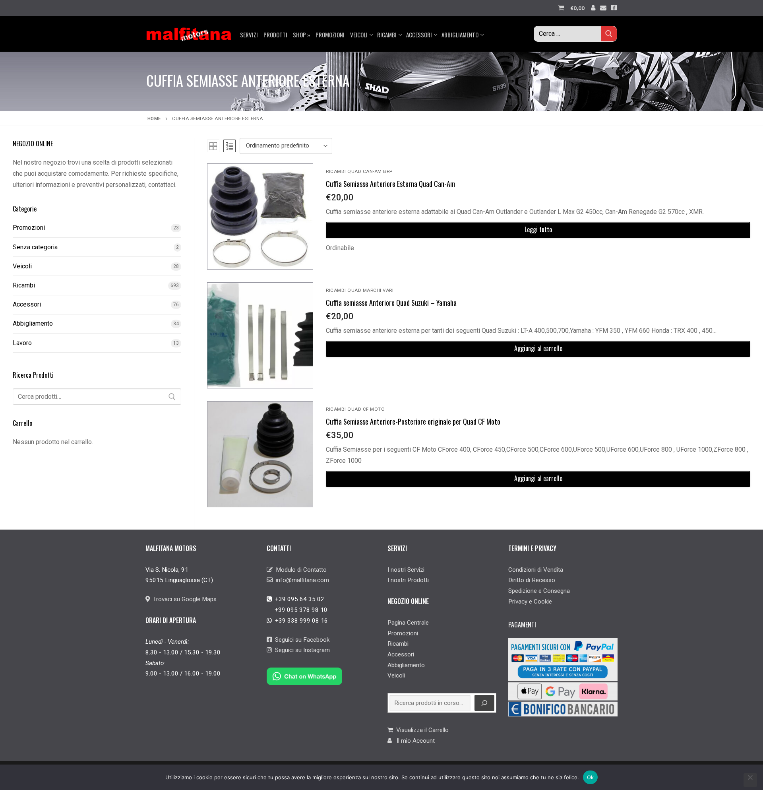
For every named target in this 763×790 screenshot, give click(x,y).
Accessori (27, 304)
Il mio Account (413, 740)
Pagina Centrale (408, 622)
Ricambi (24, 285)
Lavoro (22, 343)
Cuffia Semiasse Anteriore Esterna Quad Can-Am (390, 184)
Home (154, 118)
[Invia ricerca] (609, 33)
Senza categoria (35, 247)
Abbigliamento (33, 323)
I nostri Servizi (405, 569)
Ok (590, 777)
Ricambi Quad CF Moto (355, 409)
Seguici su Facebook (300, 639)
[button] (538, 349)
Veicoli (22, 266)
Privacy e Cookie (530, 601)
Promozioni (29, 227)
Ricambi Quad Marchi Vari (359, 290)
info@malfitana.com (301, 580)
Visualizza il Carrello (421, 730)
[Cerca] (172, 396)
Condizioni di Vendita (535, 569)
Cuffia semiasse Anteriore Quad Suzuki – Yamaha (391, 302)
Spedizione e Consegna (539, 590)
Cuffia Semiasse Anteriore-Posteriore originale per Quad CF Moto (413, 421)
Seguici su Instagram (301, 650)
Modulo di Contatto (300, 569)
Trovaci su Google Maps (183, 599)
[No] (750, 780)
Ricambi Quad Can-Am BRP (359, 171)
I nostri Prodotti (408, 580)
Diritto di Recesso (531, 580)
